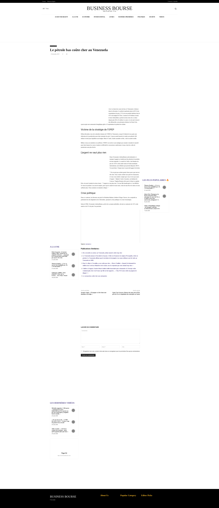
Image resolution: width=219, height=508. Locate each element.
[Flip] (140, 54)
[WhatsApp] (120, 54)
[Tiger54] (64, 445)
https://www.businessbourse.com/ (64, 455)
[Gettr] (133, 284)
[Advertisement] (63, 189)
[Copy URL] (129, 284)
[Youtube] (172, 9)
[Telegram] (136, 54)
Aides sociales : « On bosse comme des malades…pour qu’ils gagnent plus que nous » (60, 430)
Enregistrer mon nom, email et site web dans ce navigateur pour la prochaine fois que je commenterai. (111, 351)
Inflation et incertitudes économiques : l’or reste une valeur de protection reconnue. (104, 505)
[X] (169, 9)
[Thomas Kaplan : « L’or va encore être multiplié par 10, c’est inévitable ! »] (73, 266)
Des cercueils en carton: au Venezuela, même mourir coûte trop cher (102, 253)
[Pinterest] (116, 54)
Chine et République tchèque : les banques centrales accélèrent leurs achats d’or (152, 207)
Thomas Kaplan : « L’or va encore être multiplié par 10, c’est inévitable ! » (60, 265)
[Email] (132, 54)
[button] (175, 9)
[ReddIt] (128, 54)
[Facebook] (165, 9)
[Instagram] (59, 501)
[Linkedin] (124, 54)
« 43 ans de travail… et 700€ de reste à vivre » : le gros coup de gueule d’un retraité (60, 421)
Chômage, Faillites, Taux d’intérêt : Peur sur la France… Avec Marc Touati (59, 274)
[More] (138, 284)
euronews (88, 244)
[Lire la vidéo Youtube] (110, 226)
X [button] (217, 504)
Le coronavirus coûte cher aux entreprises (95, 276)
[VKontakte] (65, 501)
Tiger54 (64, 453)
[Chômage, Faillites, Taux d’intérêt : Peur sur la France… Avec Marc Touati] (73, 275)
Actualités (53, 46)
